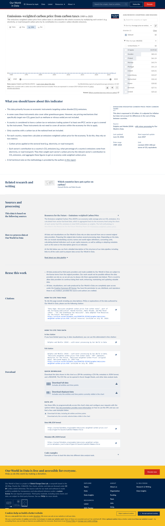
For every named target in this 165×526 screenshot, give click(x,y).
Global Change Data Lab (39, 484)
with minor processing (143, 126)
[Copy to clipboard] (113, 310)
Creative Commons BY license (65, 288)
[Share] (112, 88)
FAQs (43, 496)
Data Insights (89, 495)
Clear (155, 30)
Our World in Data (15, 4)
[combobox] (111, 4)
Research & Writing (143, 487)
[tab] (12, 27)
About (70, 4)
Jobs (112, 503)
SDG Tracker (88, 508)
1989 (15, 79)
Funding (113, 495)
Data (43, 4)
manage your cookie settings (87, 521)
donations (37, 516)
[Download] (107, 88)
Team (112, 499)
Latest (50, 4)
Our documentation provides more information (73, 408)
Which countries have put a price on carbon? (103, 92)
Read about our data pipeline (55, 257)
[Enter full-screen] (117, 88)
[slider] (20, 79)
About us (113, 487)
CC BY (117, 84)
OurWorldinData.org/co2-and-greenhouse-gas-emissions (96, 84)
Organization (115, 491)
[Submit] (126, 4)
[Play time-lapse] (9, 79)
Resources (59, 4)
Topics (86, 487)
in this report (70, 160)
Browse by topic (32, 4)
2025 (116, 79)
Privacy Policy (71, 521)
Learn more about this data (45, 84)
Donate (149, 4)
